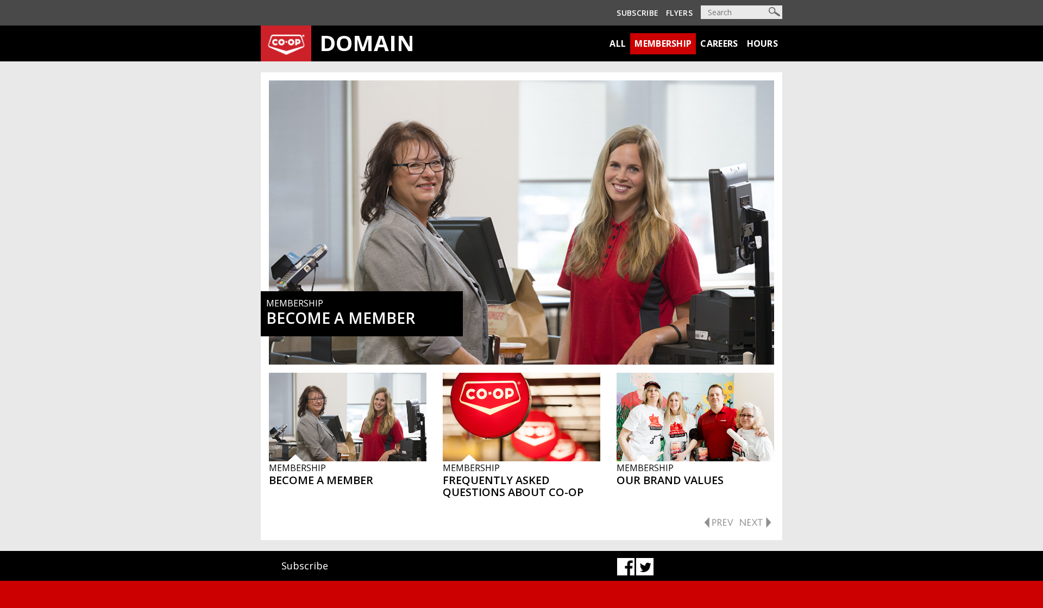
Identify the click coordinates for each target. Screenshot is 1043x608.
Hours (762, 43)
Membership (663, 43)
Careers (719, 43)
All (618, 43)
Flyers (679, 13)
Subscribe (637, 13)
